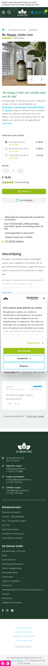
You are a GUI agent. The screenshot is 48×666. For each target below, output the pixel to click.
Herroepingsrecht (24, 628)
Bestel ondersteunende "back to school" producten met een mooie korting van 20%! (20, 3)
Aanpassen (22, 358)
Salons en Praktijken (11, 581)
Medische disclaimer (24, 632)
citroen (8, 110)
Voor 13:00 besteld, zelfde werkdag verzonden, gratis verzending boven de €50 (23, 226)
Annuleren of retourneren (13, 533)
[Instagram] (7, 610)
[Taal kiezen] (32, 12)
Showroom (7, 585)
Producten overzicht (17, 30)
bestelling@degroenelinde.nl (18, 479)
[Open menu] (3, 12)
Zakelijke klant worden (12, 602)
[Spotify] (12, 610)
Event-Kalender (8, 559)
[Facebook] (3, 610)
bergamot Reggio (36, 107)
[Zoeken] (9, 12)
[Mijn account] (36, 12)
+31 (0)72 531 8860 (14, 471)
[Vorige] (32, 79)
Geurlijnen (33, 30)
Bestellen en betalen (11, 512)
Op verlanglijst (26, 200)
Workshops (7, 598)
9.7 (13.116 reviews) (14, 241)
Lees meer (7, 123)
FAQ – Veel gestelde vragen (14, 521)
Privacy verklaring (24, 640)
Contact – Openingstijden (13, 516)
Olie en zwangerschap (11, 568)
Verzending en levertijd (12, 538)
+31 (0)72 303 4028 (14, 493)
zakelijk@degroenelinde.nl (17, 490)
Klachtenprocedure (10, 529)
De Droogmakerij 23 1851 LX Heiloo (15, 459)
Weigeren (24, 366)
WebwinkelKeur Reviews (13, 660)
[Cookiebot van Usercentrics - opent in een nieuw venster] (28, 298)
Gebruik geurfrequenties (12, 564)
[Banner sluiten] (44, 298)
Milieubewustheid (9, 572)
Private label (7, 576)
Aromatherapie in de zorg (13, 551)
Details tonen (33, 343)
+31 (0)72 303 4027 (14, 482)
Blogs (4, 555)
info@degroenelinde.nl (16, 468)
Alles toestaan (24, 351)
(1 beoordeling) (18, 38)
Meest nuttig (9, 372)
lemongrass (7, 107)
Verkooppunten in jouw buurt (19, 233)
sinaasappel (21, 107)
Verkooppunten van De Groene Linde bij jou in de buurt (22, 591)
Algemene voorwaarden (24, 636)
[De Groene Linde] (22, 12)
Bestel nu (26, 191)
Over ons (6, 525)
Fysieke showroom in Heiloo (18, 237)
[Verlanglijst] (40, 12)
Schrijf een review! (35, 416)
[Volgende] (42, 79)
